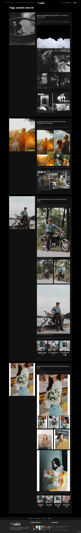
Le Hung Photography (59, 527)
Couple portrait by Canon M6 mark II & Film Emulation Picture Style (51, 122)
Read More (39, 114)
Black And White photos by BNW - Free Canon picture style (52, 16)
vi (76, 2)
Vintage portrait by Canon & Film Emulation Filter (51, 200)
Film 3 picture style (41, 128)
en (75, 2)
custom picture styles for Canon (49, 337)
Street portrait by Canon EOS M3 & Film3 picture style (53, 367)
